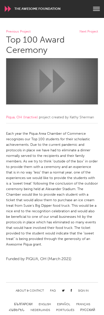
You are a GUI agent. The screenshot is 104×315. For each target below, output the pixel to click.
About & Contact (30, 290)
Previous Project (18, 31)
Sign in (83, 290)
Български (23, 304)
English (45, 304)
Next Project (89, 31)
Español (63, 304)
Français (83, 304)
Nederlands (40, 310)
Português (65, 310)
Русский (87, 310)
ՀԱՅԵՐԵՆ (16, 310)
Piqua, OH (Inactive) (22, 117)
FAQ (53, 290)
